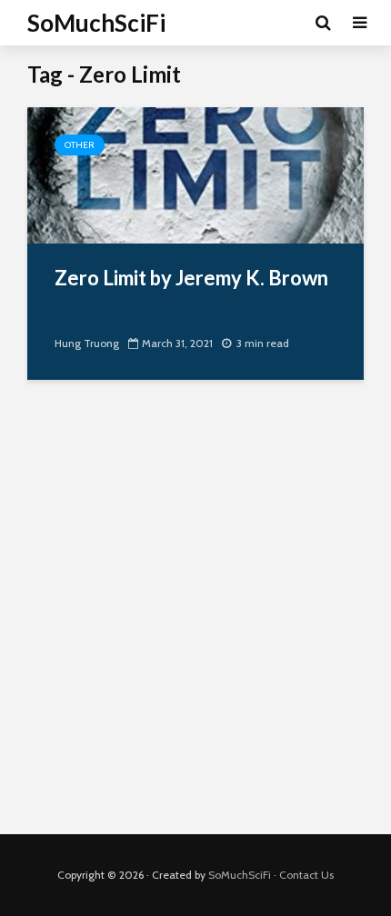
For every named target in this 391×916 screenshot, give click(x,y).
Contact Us (306, 874)
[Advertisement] (195, 620)
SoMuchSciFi (96, 22)
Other (80, 145)
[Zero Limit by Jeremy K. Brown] (195, 174)
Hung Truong (87, 343)
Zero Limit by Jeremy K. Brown (191, 277)
